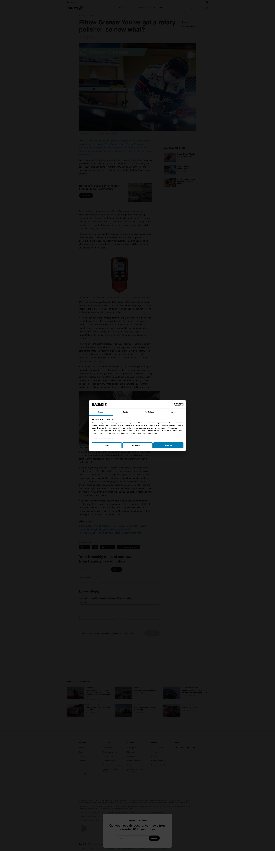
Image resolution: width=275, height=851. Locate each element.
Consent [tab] (101, 412)
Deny (107, 445)
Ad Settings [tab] (149, 412)
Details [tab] (125, 412)
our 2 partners (103, 423)
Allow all (168, 445)
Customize (136, 445)
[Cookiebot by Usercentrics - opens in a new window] (174, 404)
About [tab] (173, 412)
